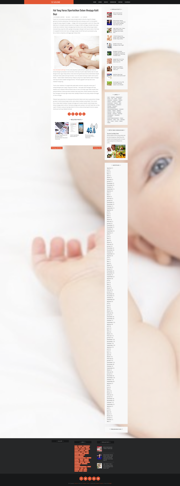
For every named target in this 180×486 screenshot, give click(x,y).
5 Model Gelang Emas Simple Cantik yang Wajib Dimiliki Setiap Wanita (119, 37)
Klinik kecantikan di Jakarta (113, 109)
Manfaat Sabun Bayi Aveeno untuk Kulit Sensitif (119, 75)
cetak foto (110, 100)
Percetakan (110, 116)
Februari (109, 179)
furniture (114, 101)
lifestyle (109, 110)
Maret (108, 177)
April (108, 175)
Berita (109, 98)
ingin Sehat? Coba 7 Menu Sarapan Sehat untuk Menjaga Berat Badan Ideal (119, 30)
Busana (120, 98)
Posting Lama (97, 148)
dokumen (115, 100)
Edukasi (120, 100)
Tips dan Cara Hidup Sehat (113, 133)
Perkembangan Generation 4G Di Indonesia (89, 136)
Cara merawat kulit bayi (59, 70)
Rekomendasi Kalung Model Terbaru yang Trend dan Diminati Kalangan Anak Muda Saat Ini (119, 22)
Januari (109, 181)
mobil (114, 112)
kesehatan (113, 2)
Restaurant (110, 119)
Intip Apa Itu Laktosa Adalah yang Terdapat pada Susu (118, 68)
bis (112, 98)
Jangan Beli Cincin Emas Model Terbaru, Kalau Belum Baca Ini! (118, 60)
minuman (109, 112)
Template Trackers (86, 483)
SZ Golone (55, 2)
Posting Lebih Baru (57, 148)
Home (94, 2)
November (110, 185)
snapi (115, 119)
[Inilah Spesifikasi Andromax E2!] (77, 128)
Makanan (119, 110)
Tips (108, 121)
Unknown (85, 17)
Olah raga (119, 112)
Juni (108, 172)
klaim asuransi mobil (111, 107)
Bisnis (100, 2)
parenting (120, 113)
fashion (109, 101)
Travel (112, 121)
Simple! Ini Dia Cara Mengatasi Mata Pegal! (118, 44)
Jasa (120, 103)
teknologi (122, 119)
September (110, 189)
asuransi (112, 97)
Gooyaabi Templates (99, 483)
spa (118, 119)
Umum (68, 17)
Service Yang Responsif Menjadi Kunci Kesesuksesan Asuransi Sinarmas (61, 137)
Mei (108, 174)
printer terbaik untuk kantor (113, 118)
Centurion (76, 483)
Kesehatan (115, 106)
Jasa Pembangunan (111, 104)
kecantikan (119, 104)
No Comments (76, 17)
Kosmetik (121, 109)
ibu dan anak (110, 103)
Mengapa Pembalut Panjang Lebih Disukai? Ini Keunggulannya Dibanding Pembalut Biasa (119, 53)
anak (108, 97)
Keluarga (109, 106)
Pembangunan (110, 115)
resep (121, 118)
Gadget (119, 101)
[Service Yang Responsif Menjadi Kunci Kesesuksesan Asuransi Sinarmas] (62, 128)
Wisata (106, 2)
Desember (109, 183)
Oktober (109, 187)
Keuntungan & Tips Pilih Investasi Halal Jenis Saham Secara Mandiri (118, 83)
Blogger (110, 483)
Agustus (109, 168)
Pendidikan (117, 115)
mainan (114, 110)
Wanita (121, 121)
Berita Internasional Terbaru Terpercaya (117, 13)
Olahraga (127, 2)
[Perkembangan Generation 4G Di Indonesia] (92, 128)
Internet (115, 103)
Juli (108, 170)
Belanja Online (119, 97)
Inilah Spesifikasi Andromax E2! (74, 135)
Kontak (120, 2)
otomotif (114, 113)
